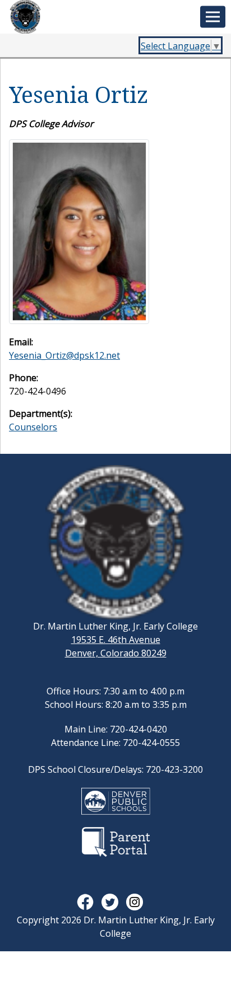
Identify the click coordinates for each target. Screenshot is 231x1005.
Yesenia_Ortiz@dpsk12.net (64, 355)
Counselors (33, 427)
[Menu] (212, 17)
